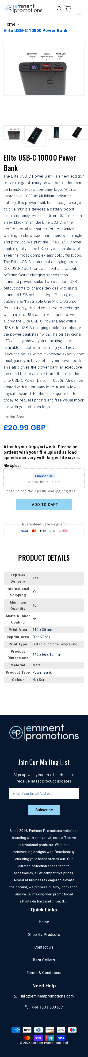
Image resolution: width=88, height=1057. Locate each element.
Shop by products (44, 934)
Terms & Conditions (44, 972)
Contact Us (44, 947)
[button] (6, 28)
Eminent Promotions (46, 1043)
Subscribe (44, 810)
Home (44, 922)
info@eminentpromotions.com (47, 996)
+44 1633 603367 (47, 1007)
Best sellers (44, 960)
